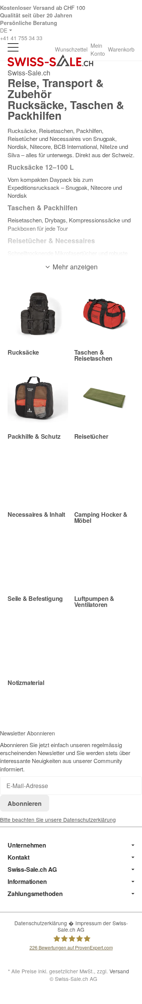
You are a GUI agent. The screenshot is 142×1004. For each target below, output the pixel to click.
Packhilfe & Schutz (34, 436)
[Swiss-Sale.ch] (50, 60)
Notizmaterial (26, 683)
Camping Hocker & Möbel (101, 517)
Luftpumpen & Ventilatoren (94, 602)
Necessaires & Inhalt (36, 514)
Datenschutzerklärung (41, 923)
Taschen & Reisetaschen (93, 355)
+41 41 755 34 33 (21, 38)
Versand (119, 971)
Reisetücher (91, 436)
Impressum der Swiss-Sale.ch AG (93, 926)
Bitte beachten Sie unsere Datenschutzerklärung (58, 819)
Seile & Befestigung (35, 599)
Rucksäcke (23, 352)
